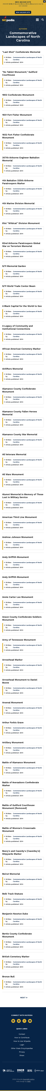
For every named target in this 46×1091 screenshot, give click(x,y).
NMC (29, 1081)
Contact (22, 1034)
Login (22, 1045)
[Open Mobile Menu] (37, 19)
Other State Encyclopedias (22, 1048)
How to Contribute (21, 1038)
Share (22, 1055)
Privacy (22, 1052)
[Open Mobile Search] (42, 19)
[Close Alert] (44, 1)
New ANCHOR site (23, 12)
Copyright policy (28, 1079)
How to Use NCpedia (22, 1041)
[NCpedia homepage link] (8, 18)
